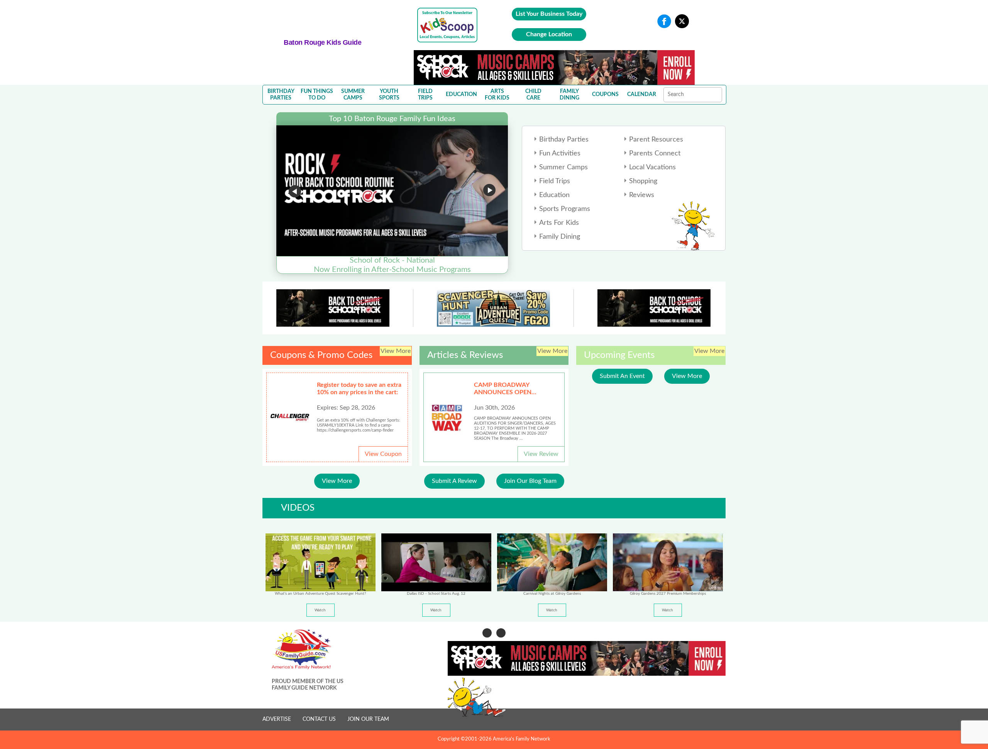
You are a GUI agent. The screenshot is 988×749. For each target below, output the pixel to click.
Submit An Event (622, 376)
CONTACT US (319, 719)
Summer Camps (563, 167)
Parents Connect (654, 153)
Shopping (643, 181)
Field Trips (554, 181)
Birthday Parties (564, 139)
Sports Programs (564, 209)
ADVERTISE (276, 719)
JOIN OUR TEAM (368, 719)
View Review (541, 454)
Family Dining (559, 236)
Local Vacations (652, 167)
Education (554, 195)
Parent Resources (656, 139)
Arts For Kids (559, 222)
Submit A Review (454, 481)
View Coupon (383, 454)
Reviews (641, 195)
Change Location (549, 34)
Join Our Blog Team (530, 481)
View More (337, 481)
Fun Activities (559, 153)
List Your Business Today (549, 14)
